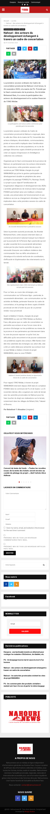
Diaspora (13, 2)
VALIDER (25, 631)
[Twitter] (24, 798)
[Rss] (31, 798)
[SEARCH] (43, 565)
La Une (16, 29)
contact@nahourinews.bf (31, 785)
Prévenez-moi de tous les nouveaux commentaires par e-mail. (20, 539)
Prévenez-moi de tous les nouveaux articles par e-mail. (24, 548)
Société (22, 29)
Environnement (8, 29)
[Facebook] (18, 798)
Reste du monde (23, 2)
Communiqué (35, 2)
